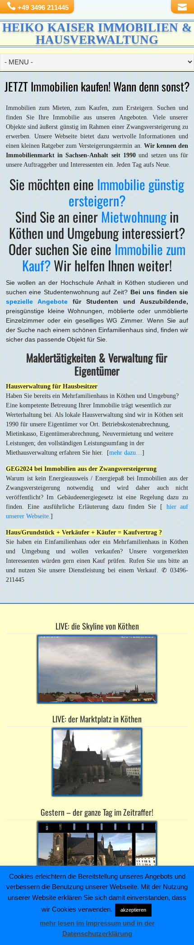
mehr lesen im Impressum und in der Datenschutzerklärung (97, 928)
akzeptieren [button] (133, 910)
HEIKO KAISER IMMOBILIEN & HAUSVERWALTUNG (96, 33)
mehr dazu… (125, 452)
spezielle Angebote (37, 301)
